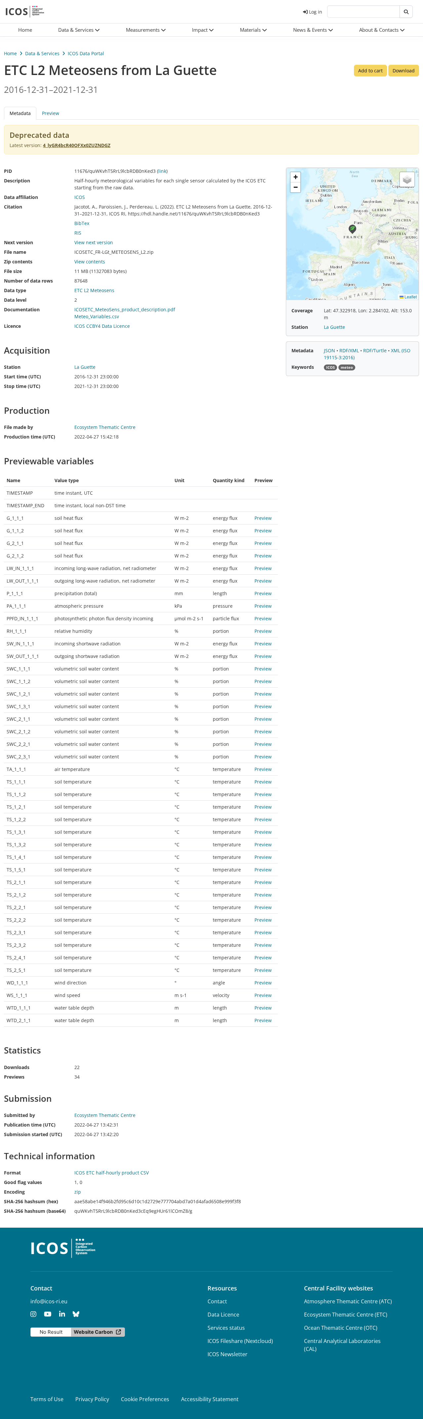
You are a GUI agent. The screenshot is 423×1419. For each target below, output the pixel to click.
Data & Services (42, 53)
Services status (226, 1327)
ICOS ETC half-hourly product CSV (111, 1173)
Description (17, 180)
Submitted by (19, 1115)
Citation (13, 207)
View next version (93, 242)
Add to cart (370, 70)
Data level (15, 300)
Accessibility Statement (210, 1399)
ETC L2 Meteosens (94, 290)
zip (77, 1192)
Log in (315, 12)
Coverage (302, 310)
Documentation (22, 309)
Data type (15, 290)
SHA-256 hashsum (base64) (35, 1211)
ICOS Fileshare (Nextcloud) (240, 1341)
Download (404, 70)
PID (8, 171)
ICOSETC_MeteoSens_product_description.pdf (124, 309)
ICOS (79, 197)
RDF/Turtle (375, 350)
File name (15, 252)
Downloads (16, 1067)
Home (10, 53)
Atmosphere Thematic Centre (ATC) (348, 1301)
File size (13, 271)
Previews (14, 1077)
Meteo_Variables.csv (96, 316)
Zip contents (18, 261)
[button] (79, 29)
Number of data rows (28, 281)
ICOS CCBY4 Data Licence (102, 326)
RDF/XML (349, 350)
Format (12, 1173)
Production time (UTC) (29, 437)
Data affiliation (21, 197)
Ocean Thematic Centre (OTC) (340, 1327)
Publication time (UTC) (30, 1125)
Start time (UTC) (22, 376)
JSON (330, 350)
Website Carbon (93, 1332)
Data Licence (223, 1314)
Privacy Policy (92, 1399)
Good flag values (23, 1182)
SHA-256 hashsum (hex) (31, 1201)
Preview (50, 113)
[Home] (25, 12)
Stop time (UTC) (22, 386)
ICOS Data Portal (86, 53)
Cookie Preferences (145, 1399)
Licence (12, 326)
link (162, 171)
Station (12, 367)
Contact (217, 1301)
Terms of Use (46, 1399)
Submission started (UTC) (33, 1134)
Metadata (302, 350)
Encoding (14, 1192)
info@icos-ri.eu (48, 1301)
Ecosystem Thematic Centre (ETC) (345, 1314)
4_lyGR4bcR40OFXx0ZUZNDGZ (76, 145)
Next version (18, 242)
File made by (18, 427)
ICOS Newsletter (228, 1354)
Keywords (302, 367)
